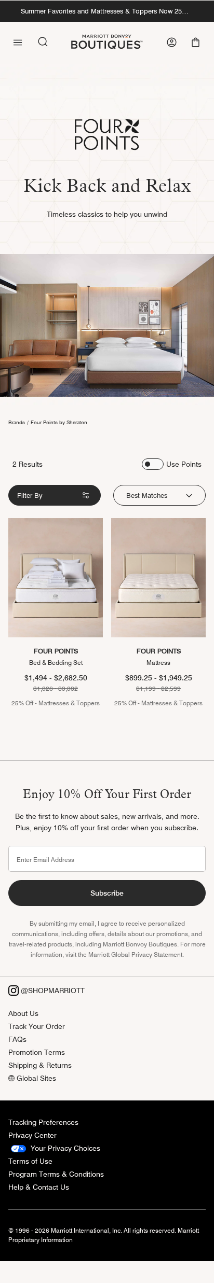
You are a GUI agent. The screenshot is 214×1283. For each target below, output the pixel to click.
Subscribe (107, 893)
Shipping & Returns (40, 1065)
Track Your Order (36, 1026)
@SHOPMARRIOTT (52, 990)
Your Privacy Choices (64, 1148)
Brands (16, 422)
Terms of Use (30, 1161)
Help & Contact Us (38, 1187)
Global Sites (35, 1078)
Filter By (30, 495)
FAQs (17, 1039)
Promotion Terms (36, 1052)
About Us (23, 1013)
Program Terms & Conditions (56, 1174)
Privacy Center (32, 1135)
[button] (197, 42)
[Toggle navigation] (17, 41)
